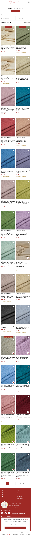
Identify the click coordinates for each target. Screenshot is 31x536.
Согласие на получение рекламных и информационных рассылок (14, 281)
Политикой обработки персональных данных (13, 276)
